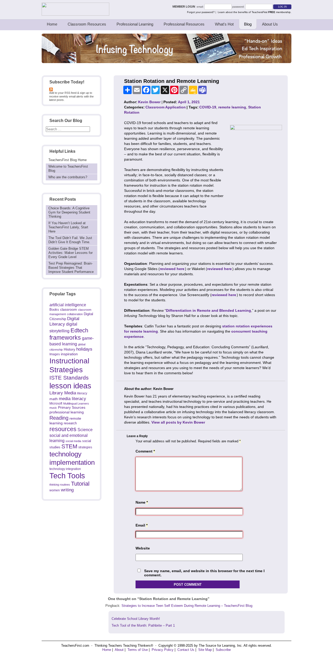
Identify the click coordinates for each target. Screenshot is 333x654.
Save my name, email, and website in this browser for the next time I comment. (204, 573)
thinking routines (59, 484)
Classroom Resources (87, 24)
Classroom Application (165, 107)
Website (143, 548)
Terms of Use (137, 650)
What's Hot (224, 24)
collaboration (75, 314)
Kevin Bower (149, 102)
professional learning (66, 412)
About (119, 650)
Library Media (62, 392)
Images (54, 354)
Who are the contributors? (67, 177)
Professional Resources (184, 24)
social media (73, 441)
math (53, 399)
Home (52, 24)
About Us (270, 24)
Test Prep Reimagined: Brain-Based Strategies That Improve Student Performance (71, 267)
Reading (58, 418)
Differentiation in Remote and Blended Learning (208, 310)
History (69, 349)
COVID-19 (207, 107)
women (54, 490)
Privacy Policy (163, 650)
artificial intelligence (67, 305)
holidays (84, 349)
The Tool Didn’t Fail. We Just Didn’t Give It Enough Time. (70, 240)
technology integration (65, 468)
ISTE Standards (69, 378)
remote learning (232, 107)
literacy (82, 393)
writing (67, 489)
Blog (248, 24)
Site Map (205, 650)
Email (142, 525)
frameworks (65, 337)
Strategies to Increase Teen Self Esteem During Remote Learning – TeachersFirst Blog (186, 606)
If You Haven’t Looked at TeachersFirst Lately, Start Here (68, 227)
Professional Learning (135, 24)
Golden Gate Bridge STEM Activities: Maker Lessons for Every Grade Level (70, 253)
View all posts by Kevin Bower (178, 422)
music (53, 407)
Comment (145, 451)
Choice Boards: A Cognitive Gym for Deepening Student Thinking (69, 212)
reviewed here (172, 269)
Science (85, 429)
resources (62, 429)
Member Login (184, 6)
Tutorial (80, 483)
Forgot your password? (201, 12)
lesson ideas (70, 386)
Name (142, 502)
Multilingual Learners (76, 403)
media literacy (72, 398)
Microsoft (55, 403)
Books (54, 309)
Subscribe (223, 650)
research (70, 423)
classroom (68, 309)
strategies (85, 447)
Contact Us (185, 650)
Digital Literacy (64, 321)
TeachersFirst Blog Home (67, 160)
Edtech (79, 330)
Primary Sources (71, 407)
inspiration (69, 354)
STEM (69, 446)
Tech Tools (67, 475)
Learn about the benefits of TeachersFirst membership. (254, 12)
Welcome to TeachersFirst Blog (68, 168)
